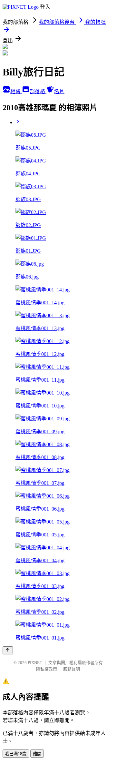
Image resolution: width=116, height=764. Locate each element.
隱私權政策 (46, 669)
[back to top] (8, 650)
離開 (37, 753)
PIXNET (35, 662)
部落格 (38, 91)
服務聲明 (71, 669)
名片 (59, 91)
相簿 (16, 91)
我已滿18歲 (15, 753)
